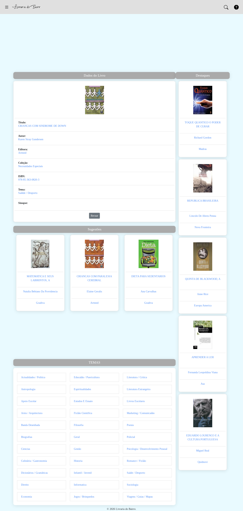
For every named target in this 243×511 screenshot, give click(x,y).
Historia (78, 460)
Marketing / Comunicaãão (141, 413)
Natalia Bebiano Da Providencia (40, 291)
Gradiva (40, 302)
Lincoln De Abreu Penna (202, 215)
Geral (77, 437)
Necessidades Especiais (30, 166)
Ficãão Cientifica (83, 413)
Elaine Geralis (94, 291)
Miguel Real (202, 450)
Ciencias (25, 449)
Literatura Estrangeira (138, 389)
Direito (25, 484)
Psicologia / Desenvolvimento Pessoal (147, 449)
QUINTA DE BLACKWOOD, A (202, 279)
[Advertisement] (121, 43)
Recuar (94, 215)
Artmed (22, 152)
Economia (26, 496)
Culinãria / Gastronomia (34, 460)
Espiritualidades (82, 389)
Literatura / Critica (137, 377)
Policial (131, 437)
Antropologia (28, 389)
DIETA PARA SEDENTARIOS (148, 276)
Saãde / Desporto (136, 472)
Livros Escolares (136, 401)
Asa (203, 383)
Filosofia (78, 425)
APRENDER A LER (203, 357)
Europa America (202, 305)
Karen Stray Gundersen (30, 139)
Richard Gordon (202, 137)
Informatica (80, 484)
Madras (203, 149)
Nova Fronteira (203, 227)
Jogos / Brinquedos (84, 496)
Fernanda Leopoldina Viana (203, 372)
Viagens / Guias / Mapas (140, 496)
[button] (6, 7)
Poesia (130, 425)
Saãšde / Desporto (27, 193)
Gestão (77, 449)
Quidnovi (203, 462)
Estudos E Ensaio (83, 401)
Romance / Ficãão (136, 460)
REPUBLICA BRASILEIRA (202, 200)
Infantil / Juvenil (83, 472)
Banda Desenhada (30, 425)
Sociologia (132, 484)
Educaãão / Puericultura (86, 377)
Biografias (26, 437)
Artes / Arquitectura (31, 413)
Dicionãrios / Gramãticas (34, 472)
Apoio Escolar (28, 401)
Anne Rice (202, 294)
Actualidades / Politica (33, 377)
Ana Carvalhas (148, 291)
